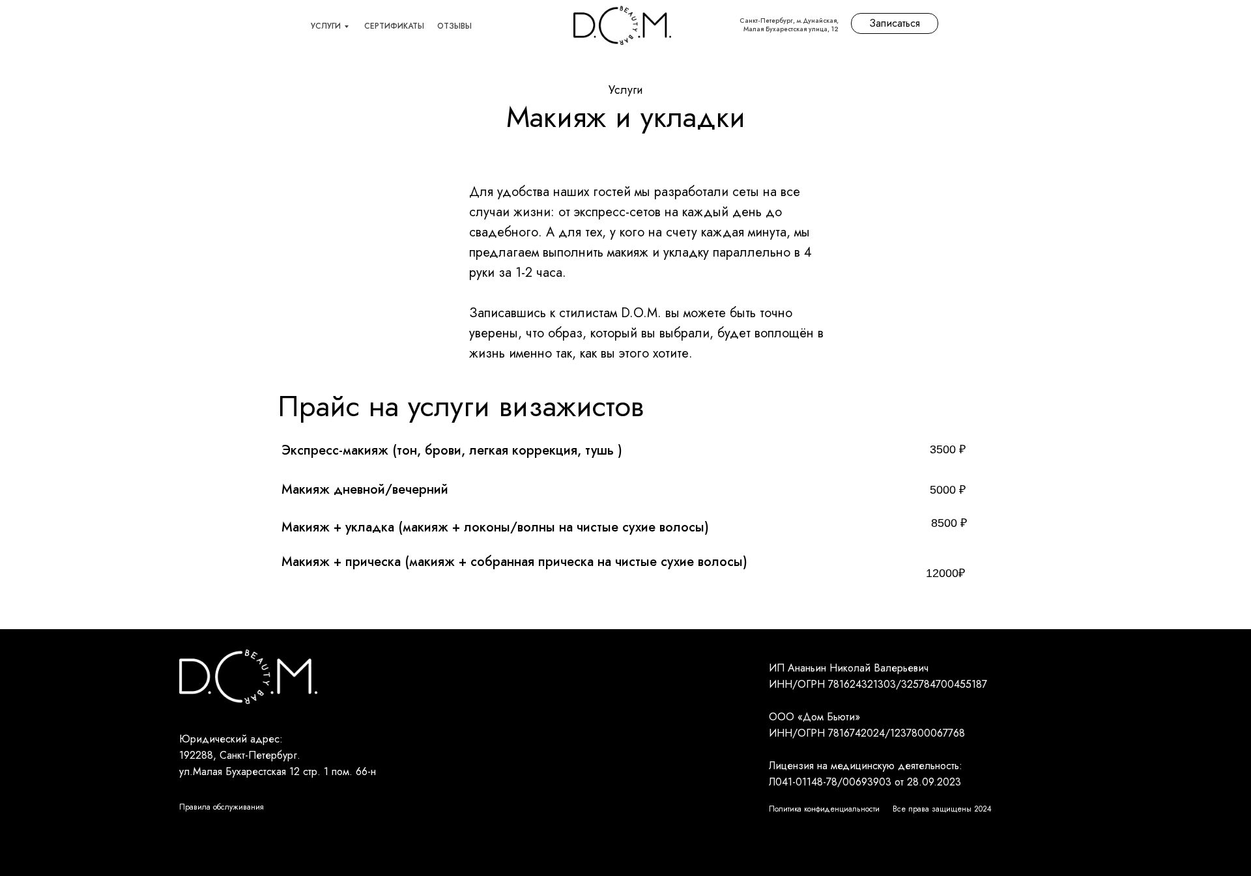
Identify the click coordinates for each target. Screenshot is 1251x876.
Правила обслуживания (221, 807)
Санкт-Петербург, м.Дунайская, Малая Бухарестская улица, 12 (789, 25)
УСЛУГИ (326, 26)
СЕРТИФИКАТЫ (394, 26)
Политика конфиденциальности (824, 809)
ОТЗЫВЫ (454, 26)
